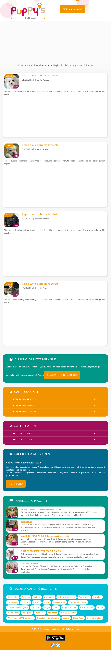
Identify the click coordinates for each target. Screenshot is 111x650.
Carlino (36, 602)
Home (20, 65)
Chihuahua (49, 597)
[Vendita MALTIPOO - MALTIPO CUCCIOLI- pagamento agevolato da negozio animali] (12, 540)
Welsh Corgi (13, 612)
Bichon (100, 607)
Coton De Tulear (94, 618)
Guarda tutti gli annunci (62, 375)
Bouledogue (84, 597)
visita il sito (16, 483)
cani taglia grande (24, 411)
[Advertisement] (55, 41)
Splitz (55, 607)
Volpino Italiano (69, 607)
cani (46, 65)
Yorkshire (35, 607)
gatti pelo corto (23, 433)
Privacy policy (72, 629)
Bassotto (26, 597)
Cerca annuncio (72, 9)
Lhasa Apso (78, 618)
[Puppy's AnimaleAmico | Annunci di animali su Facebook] (53, 646)
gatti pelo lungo (23, 439)
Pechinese (40, 612)
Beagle (47, 607)
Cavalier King (59, 602)
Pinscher (97, 597)
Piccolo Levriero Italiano (48, 618)
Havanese (52, 612)
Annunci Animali (33, 65)
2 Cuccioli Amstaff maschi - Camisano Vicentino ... (42, 509)
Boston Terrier (86, 607)
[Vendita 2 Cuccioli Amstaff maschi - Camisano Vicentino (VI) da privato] (12, 512)
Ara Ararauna (26, 522)
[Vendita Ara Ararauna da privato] (12, 525)
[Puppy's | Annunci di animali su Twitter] (58, 646)
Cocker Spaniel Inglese (18, 607)
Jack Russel (13, 602)
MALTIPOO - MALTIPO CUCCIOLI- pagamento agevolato (45, 536)
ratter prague (75, 65)
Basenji (66, 618)
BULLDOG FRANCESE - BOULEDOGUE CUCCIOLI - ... (43, 551)
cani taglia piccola (58, 65)
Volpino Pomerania (66, 597)
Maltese (36, 597)
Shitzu (46, 602)
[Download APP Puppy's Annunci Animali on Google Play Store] (55, 640)
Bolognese (27, 612)
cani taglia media (23, 405)
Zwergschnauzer (68, 612)
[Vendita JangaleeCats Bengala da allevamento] (12, 567)
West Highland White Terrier (20, 618)
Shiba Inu (25, 602)
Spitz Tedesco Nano (77, 602)
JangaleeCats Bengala (30, 563)
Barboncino (13, 597)
